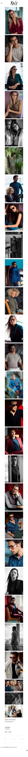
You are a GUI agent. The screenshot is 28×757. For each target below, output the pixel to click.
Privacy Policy (14, 747)
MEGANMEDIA (6, 747)
